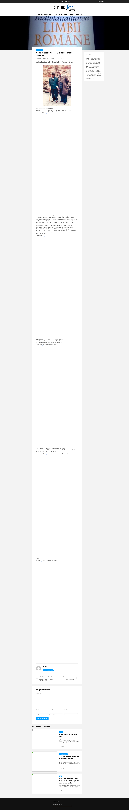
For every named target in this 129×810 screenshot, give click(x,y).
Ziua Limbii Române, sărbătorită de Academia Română (69, 758)
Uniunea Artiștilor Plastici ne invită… (68, 736)
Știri (56, 14)
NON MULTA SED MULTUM (64, 1)
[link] (55, 62)
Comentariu (38, 693)
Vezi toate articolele (48, 670)
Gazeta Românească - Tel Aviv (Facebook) (62, 806)
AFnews (39, 58)
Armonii (61, 732)
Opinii (60, 14)
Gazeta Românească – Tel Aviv (45, 14)
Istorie (65, 14)
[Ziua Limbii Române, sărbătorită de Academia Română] (44, 761)
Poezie (77, 14)
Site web (65, 709)
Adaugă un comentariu (54, 58)
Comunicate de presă (63, 754)
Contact (83, 14)
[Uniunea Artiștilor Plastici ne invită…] (44, 739)
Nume (37, 709)
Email (51, 709)
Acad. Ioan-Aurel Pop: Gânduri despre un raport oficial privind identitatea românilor (69, 781)
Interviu (72, 14)
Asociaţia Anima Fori (57, 804)
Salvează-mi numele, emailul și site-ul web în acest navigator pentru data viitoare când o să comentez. (57, 714)
